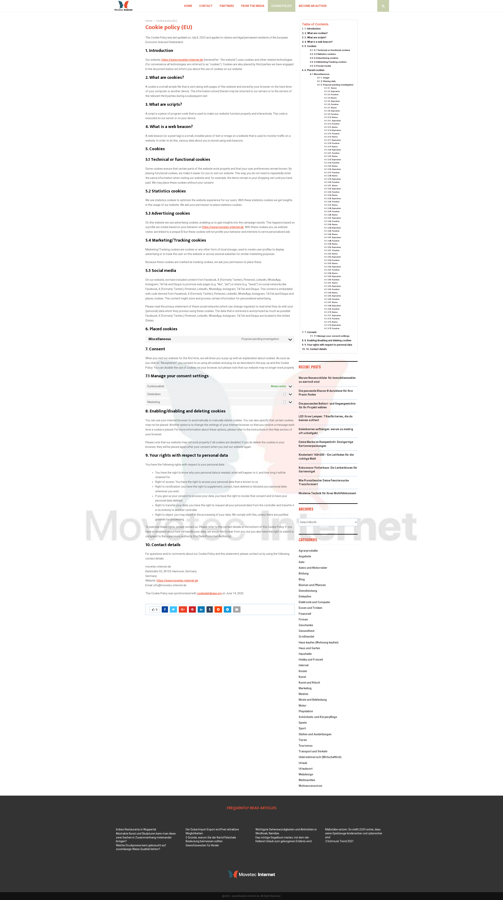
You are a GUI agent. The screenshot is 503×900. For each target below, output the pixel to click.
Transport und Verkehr (313, 751)
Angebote (305, 556)
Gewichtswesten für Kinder (202, 845)
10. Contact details (316, 349)
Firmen (303, 619)
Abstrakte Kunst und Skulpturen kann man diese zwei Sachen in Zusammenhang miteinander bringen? (146, 837)
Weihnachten (307, 780)
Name (334, 88)
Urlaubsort (305, 768)
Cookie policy (281, 5)
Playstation (306, 711)
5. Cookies (310, 46)
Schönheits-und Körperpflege (318, 717)
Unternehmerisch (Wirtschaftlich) (320, 757)
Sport (302, 728)
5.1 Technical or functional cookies (332, 50)
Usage (326, 78)
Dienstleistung (308, 590)
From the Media (252, 5)
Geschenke (306, 625)
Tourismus (306, 745)
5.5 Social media (322, 65)
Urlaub (303, 763)
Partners (227, 5)
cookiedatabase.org (209, 593)
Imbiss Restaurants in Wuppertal (136, 829)
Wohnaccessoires (310, 785)
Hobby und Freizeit (311, 659)
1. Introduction (313, 28)
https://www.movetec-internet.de (182, 59)
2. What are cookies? (316, 33)
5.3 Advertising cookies (326, 58)
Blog (302, 579)
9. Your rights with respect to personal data (328, 344)
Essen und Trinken (310, 607)
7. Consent (311, 332)
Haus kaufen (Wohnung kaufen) (319, 642)
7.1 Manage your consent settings (332, 336)
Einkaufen (305, 596)
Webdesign (306, 774)
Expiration (335, 91)
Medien (303, 694)
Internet (303, 665)
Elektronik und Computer (314, 602)
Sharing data (329, 81)
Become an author (313, 5)
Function (334, 94)
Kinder (303, 671)
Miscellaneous (322, 74)
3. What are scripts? (315, 37)
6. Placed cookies (314, 70)
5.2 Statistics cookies (325, 54)
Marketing (305, 688)
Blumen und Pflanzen (312, 585)
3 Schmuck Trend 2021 (339, 841)
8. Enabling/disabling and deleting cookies (328, 340)
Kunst (302, 676)
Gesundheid (306, 630)
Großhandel (306, 636)
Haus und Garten (309, 648)
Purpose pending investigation (338, 85)
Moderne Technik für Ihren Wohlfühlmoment (327, 493)
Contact (206, 5)
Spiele (303, 722)
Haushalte (305, 653)
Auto (302, 562)
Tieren (303, 740)
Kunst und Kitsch (309, 682)
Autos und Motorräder (313, 567)
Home (188, 5)
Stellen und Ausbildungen (315, 734)
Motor (303, 705)
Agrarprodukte (308, 550)
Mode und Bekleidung (313, 699)
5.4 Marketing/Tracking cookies (330, 62)
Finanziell (305, 613)
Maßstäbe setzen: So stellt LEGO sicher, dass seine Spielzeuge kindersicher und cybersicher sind (353, 833)
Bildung (304, 573)
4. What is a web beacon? (319, 41)
